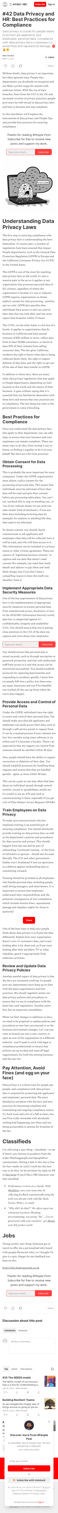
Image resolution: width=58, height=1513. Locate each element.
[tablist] (15, 1330)
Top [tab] (6, 1369)
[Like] (5, 66)
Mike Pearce (8, 56)
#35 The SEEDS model (16, 1377)
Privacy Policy (39, 1493)
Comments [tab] (9, 1330)
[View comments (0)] (13, 66)
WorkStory (13, 1190)
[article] (29, 1385)
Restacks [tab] (22, 1330)
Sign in (51, 4)
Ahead (50, 1221)
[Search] (52, 1369)
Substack (13, 1506)
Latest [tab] (14, 1369)
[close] (49, 1421)
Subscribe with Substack (31, 1480)
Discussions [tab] (26, 1369)
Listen (51, 57)
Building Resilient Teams (18, 1399)
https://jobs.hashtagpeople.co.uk (20, 1268)
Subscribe (40, 4)
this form (10, 1175)
